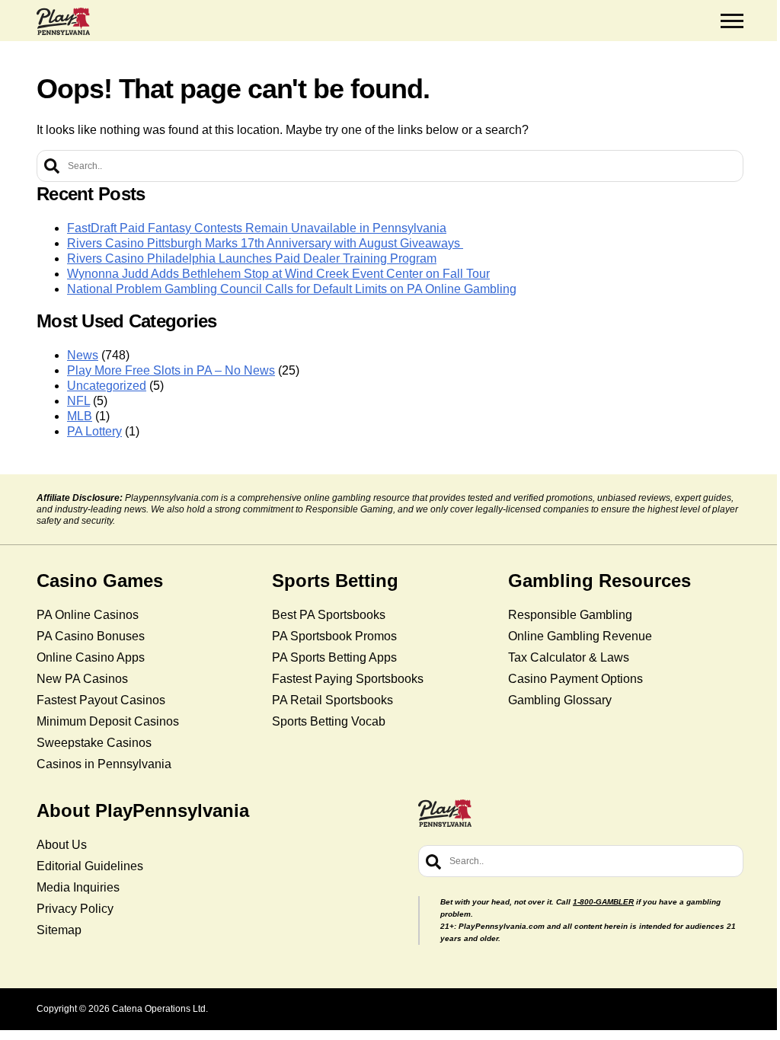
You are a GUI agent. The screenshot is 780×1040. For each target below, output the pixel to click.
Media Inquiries (78, 887)
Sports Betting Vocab (328, 721)
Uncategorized (106, 385)
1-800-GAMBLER (603, 902)
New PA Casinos (82, 678)
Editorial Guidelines (90, 866)
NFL (78, 400)
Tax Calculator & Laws (568, 657)
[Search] (52, 166)
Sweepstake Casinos (94, 742)
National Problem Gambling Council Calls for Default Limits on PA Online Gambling (291, 288)
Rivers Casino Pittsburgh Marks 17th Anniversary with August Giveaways (265, 243)
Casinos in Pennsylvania (104, 764)
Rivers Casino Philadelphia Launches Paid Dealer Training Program (251, 258)
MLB (79, 416)
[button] (732, 21)
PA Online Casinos (88, 614)
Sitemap (59, 930)
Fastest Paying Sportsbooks (348, 678)
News (82, 355)
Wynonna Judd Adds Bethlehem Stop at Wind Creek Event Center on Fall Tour (278, 273)
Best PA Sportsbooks (328, 614)
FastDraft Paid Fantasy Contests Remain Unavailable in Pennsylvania (256, 228)
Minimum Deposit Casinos (108, 721)
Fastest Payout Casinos (101, 700)
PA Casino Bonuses (91, 636)
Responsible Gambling (570, 614)
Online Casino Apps (91, 657)
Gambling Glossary (560, 700)
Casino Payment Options (575, 678)
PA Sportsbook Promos (334, 636)
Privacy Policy (75, 908)
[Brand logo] (63, 21)
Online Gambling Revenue (580, 636)
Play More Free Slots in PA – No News (171, 370)
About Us (62, 844)
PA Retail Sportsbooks (332, 700)
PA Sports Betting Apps (334, 657)
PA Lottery (94, 431)
